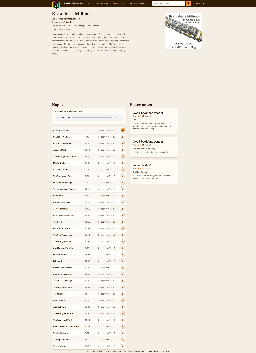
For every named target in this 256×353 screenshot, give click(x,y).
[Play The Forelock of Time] (123, 176)
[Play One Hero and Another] (123, 248)
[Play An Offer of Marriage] (123, 274)
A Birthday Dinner (61, 130)
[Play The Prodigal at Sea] (123, 241)
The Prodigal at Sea (62, 241)
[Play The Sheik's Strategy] (123, 281)
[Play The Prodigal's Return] (123, 313)
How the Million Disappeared (66, 326)
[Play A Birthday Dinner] (123, 130)
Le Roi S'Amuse (60, 254)
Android (115, 3)
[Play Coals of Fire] (123, 196)
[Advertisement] (128, 79)
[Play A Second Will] (123, 150)
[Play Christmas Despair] (123, 202)
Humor (69, 26)
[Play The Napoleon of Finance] (123, 189)
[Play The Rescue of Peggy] (123, 287)
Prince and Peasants (62, 267)
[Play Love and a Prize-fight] (123, 183)
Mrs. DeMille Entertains (63, 215)
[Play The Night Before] (123, 333)
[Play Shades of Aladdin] (123, 137)
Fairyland (57, 261)
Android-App (154, 351)
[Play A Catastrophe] (123, 307)
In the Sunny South (61, 228)
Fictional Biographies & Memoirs (86, 26)
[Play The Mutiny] (123, 294)
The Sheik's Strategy (62, 281)
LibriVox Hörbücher (73, 3)
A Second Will (59, 150)
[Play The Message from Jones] (123, 156)
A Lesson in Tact (60, 169)
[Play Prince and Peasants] (123, 268)
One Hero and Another (63, 248)
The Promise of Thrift (62, 320)
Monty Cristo (59, 163)
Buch (90, 3)
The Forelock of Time (62, 176)
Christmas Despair (61, 202)
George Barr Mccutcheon (68, 19)
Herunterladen (102, 3)
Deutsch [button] (199, 3)
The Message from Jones (64, 156)
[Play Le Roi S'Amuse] (123, 254)
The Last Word (59, 346)
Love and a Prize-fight (63, 182)
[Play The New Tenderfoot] (123, 235)
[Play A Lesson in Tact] (123, 169)
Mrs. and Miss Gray (62, 143)
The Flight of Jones (62, 339)
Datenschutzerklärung (137, 351)
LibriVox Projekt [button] (137, 3)
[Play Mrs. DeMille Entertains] (123, 215)
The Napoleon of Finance (64, 189)
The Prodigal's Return (63, 313)
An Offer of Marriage (62, 274)
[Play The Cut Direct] (123, 222)
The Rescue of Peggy (62, 287)
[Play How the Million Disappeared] (123, 326)
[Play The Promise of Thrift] (123, 320)
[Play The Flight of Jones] (123, 340)
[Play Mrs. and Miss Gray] (123, 143)
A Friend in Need (60, 209)
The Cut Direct (59, 222)
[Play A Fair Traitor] (123, 300)
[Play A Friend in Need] (123, 209)
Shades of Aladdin (61, 137)
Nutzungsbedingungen (116, 351)
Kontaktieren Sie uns (95, 351)
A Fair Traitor (59, 300)
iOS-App (165, 351)
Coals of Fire (59, 196)
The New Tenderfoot (62, 235)
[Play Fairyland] (123, 261)
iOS (124, 3)
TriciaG (67, 22)
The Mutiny (58, 294)
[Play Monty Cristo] (123, 163)
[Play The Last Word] (123, 346)
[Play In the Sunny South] (123, 228)
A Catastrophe (59, 307)
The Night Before (60, 333)
